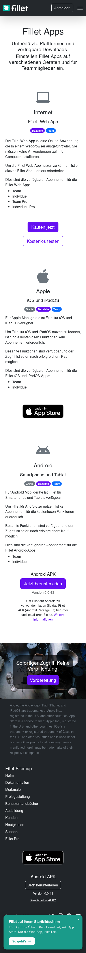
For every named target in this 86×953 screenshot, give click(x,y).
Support (11, 831)
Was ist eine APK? (43, 900)
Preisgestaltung (17, 796)
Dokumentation (17, 782)
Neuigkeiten (14, 824)
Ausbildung (14, 810)
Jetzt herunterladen (43, 583)
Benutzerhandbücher (21, 803)
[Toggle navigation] (80, 8)
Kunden (11, 817)
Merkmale (13, 789)
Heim (9, 775)
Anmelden (62, 7)
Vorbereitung (43, 680)
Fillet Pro (12, 838)
